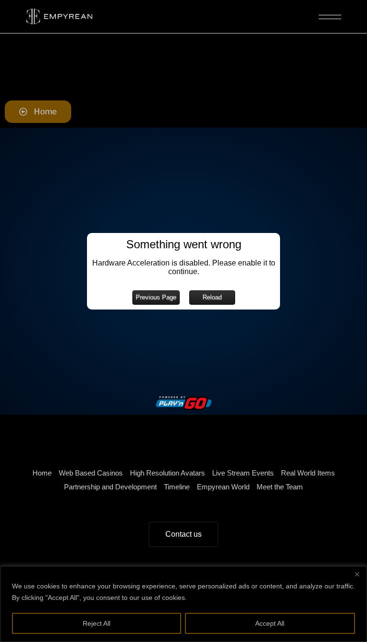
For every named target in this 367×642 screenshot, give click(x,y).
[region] (183, 604)
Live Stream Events (243, 473)
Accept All (269, 623)
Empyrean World (223, 487)
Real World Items (308, 473)
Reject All (96, 623)
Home (42, 473)
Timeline (177, 487)
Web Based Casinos (91, 473)
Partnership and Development (110, 487)
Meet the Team (280, 487)
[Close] (357, 574)
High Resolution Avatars (167, 473)
